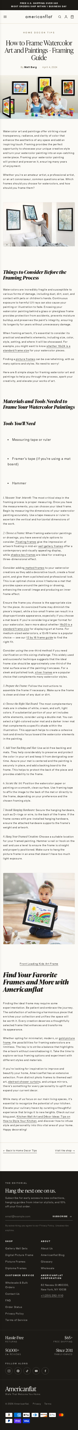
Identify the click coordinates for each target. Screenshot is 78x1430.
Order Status (13, 1307)
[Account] (66, 17)
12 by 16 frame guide (39, 637)
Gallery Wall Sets (16, 1248)
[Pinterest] (18, 1370)
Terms (47, 1404)
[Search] (59, 17)
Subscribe (60, 1216)
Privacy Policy (14, 1313)
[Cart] (72, 17)
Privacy (37, 1404)
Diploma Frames (16, 1268)
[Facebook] (45, 1370)
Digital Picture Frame (19, 1255)
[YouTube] (36, 1370)
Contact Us (12, 1293)
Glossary (47, 1261)
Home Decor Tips (39, 32)
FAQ (8, 1300)
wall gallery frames (50, 546)
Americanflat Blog (52, 1255)
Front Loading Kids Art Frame (39, 963)
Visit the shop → (65, 1150)
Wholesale (47, 1268)
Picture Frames (15, 1261)
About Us (47, 1248)
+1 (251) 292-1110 (52, 1295)
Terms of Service (16, 1320)
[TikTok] (27, 1370)
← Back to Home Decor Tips (20, 1150)
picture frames (25, 359)
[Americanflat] (39, 17)
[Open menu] (5, 16)
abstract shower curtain (23, 1081)
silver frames (43, 672)
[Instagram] (8, 1370)
